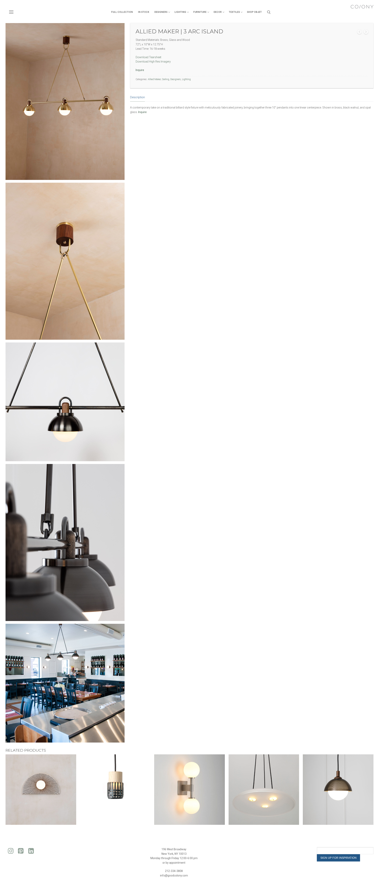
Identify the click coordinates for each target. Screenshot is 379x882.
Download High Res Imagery (153, 61)
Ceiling (165, 79)
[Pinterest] (21, 851)
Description (137, 97)
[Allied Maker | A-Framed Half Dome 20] (366, 32)
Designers (175, 79)
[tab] (137, 97)
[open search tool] (269, 12)
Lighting (186, 79)
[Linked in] (31, 851)
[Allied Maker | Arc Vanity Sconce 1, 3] (359, 32)
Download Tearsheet (148, 57)
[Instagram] (11, 851)
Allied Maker (154, 79)
